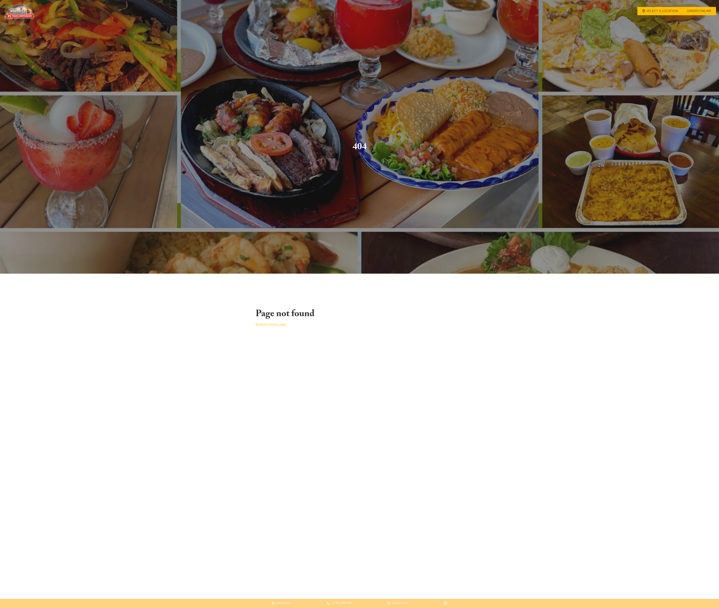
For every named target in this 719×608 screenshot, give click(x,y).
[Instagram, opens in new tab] (445, 603)
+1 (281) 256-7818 (341, 603)
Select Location (283, 603)
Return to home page (271, 324)
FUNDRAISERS (453, 11)
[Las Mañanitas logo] (19, 11)
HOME (96, 11)
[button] (329, 10)
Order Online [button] (699, 11)
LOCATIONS (575, 11)
